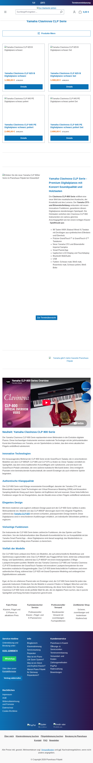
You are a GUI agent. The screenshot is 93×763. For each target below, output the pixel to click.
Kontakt (37, 740)
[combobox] (37, 11)
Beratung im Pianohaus (76, 736)
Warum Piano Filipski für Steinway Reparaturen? (36, 672)
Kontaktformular (9, 671)
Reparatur (31, 653)
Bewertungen (56, 672)
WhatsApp (9, 659)
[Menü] (5, 11)
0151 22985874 (10, 651)
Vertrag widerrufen (12, 678)
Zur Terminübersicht (46, 318)
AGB (4, 698)
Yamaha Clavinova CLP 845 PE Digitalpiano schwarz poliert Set (66, 126)
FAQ (45, 740)
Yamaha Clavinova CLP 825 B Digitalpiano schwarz (19, 74)
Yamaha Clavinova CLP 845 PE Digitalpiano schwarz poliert (20, 126)
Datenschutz (7, 708)
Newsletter (54, 740)
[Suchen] (61, 11)
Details (23, 87)
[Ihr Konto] (74, 11)
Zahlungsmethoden (58, 662)
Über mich (9, 736)
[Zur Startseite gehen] (46, 7)
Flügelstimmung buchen (52, 736)
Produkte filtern (48, 33)
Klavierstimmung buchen (27, 736)
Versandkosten (47, 750)
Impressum (7, 694)
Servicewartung (34, 650)
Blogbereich (32, 643)
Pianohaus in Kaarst (59, 643)
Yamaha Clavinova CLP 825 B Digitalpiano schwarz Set (65, 74)
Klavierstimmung (34, 646)
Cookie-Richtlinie (9, 711)
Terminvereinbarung (59, 653)
